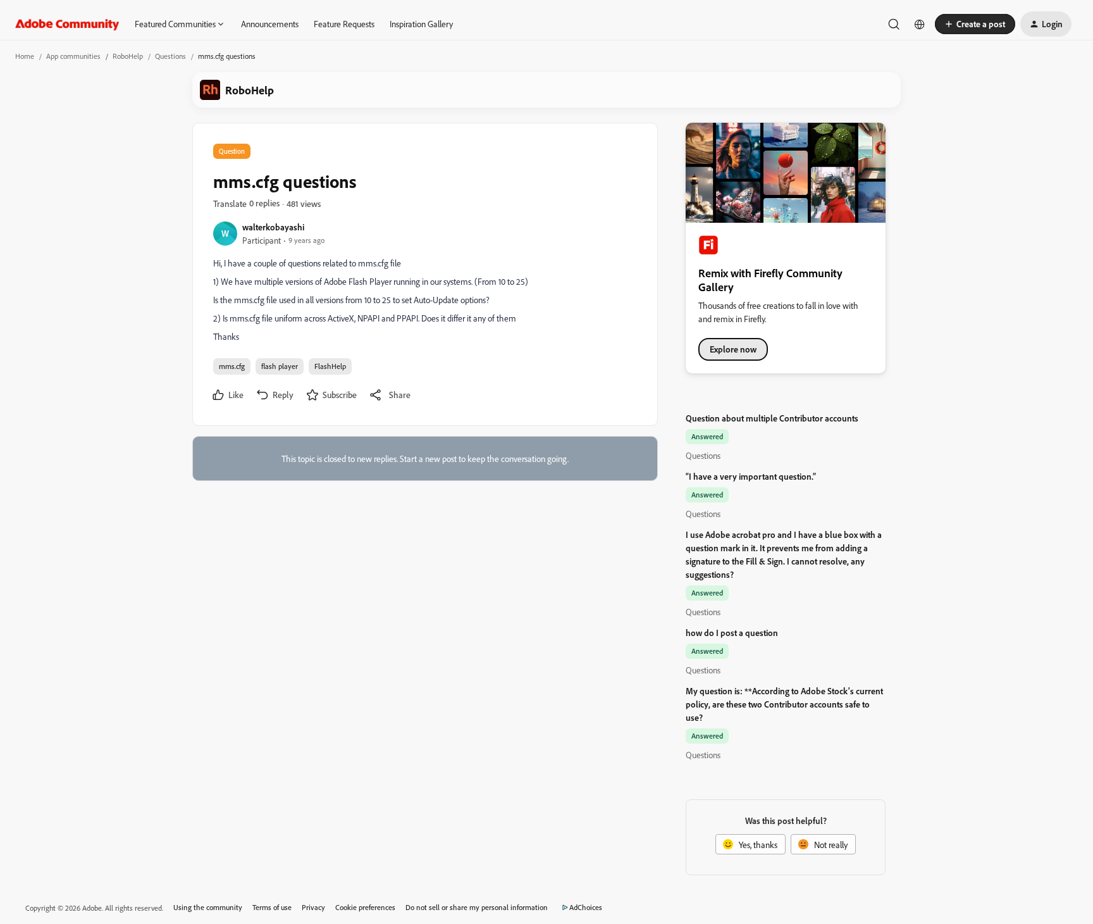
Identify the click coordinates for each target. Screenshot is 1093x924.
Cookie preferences (365, 907)
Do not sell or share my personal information (476, 907)
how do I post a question (732, 632)
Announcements (270, 23)
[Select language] (920, 24)
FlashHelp (330, 366)
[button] (975, 24)
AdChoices (585, 907)
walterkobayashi (273, 227)
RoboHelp (128, 56)
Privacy (313, 907)
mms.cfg (232, 366)
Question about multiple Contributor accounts (772, 418)
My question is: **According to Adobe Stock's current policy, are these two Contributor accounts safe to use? (784, 704)
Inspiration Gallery (421, 23)
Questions (170, 56)
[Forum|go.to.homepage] (67, 24)
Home (24, 56)
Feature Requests (344, 23)
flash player (279, 366)
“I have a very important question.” (751, 476)
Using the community (207, 907)
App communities (73, 56)
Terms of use (272, 907)
